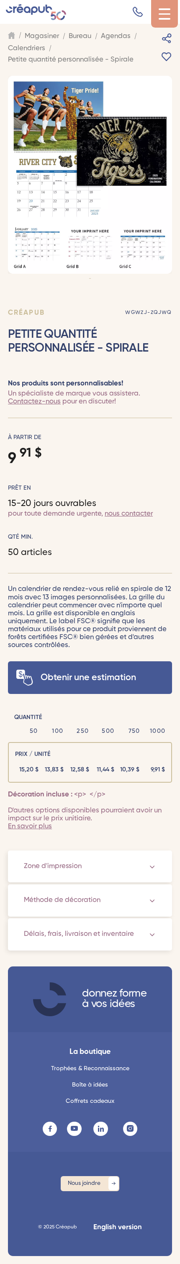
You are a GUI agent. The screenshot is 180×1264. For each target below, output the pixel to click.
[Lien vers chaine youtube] (74, 1129)
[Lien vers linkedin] (100, 1129)
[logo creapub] (49, 999)
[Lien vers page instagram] (130, 1129)
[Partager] (167, 38)
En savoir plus (30, 826)
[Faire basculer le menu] (164, 14)
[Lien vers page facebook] (50, 1129)
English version (117, 1227)
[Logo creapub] (36, 12)
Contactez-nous (34, 401)
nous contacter (129, 513)
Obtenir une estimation (88, 677)
